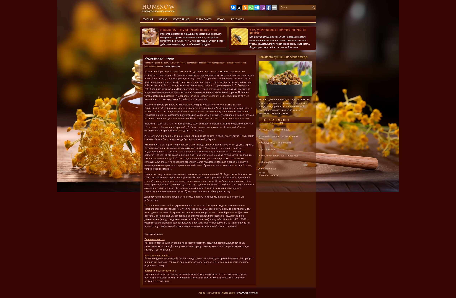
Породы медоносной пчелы (156, 63)
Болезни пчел (268, 168)
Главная (147, 19)
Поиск (221, 19)
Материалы (267, 162)
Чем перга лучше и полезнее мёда (283, 57)
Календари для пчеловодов (276, 142)
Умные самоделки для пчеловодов (280, 155)
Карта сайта (203, 19)
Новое (163, 19)
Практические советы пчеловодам (279, 136)
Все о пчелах (268, 149)
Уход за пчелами (270, 175)
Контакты (237, 19)
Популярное (181, 19)
